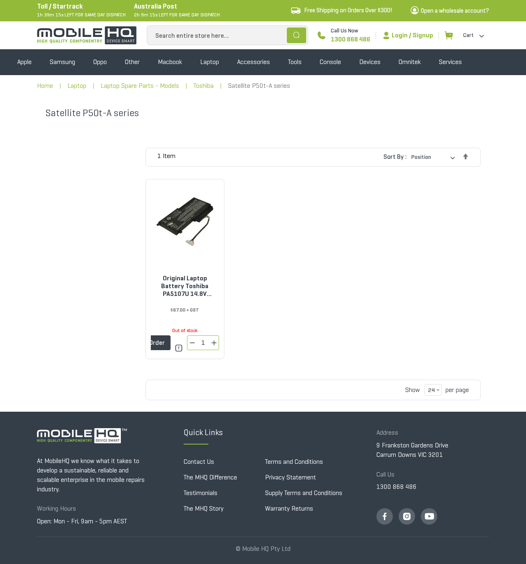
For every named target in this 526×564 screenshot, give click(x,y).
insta (407, 516)
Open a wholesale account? (455, 10)
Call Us (385, 474)
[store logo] (86, 35)
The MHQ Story (204, 508)
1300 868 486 (350, 39)
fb (384, 516)
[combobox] (227, 35)
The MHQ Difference (210, 477)
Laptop (76, 85)
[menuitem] (24, 62)
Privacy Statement (290, 477)
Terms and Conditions (294, 461)
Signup (423, 35)
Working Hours (56, 508)
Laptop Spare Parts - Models (140, 85)
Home (45, 85)
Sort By (393, 156)
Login (400, 35)
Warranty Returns (289, 508)
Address (387, 432)
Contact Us (199, 461)
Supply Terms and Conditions (303, 493)
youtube (429, 516)
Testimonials (200, 493)
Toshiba (204, 85)
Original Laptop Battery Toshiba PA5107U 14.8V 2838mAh (184, 286)
